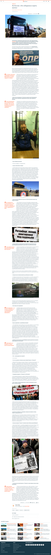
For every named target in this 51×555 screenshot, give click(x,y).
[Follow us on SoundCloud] (37, 545)
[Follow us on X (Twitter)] (28, 545)
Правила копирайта (16, 547)
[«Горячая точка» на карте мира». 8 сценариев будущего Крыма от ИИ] (37, 533)
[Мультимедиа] (48, 1)
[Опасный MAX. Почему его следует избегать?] (20, 538)
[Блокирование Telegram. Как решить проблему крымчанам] (3, 538)
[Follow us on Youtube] (30, 545)
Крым (41, 532)
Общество (8, 528)
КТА (46, 1)
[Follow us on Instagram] (32, 545)
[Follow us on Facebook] (26, 545)
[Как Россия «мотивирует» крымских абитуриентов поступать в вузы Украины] (37, 524)
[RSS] (39, 545)
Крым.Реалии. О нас (16, 544)
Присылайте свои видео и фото (5, 544)
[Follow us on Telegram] (35, 545)
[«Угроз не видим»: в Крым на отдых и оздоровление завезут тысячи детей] (20, 533)
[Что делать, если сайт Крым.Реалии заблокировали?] (37, 538)
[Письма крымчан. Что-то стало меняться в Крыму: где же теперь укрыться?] (3, 533)
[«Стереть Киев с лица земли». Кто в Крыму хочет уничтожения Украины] (20, 524)
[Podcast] (41, 545)
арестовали (14, 41)
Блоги (8, 532)
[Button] (30, 13)
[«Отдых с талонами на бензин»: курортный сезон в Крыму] (20, 529)
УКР (44, 1)
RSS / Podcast (3, 550)
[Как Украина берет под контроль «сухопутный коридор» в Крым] (3, 524)
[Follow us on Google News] (34, 545)
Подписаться (3, 547)
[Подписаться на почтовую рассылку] (43, 545)
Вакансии (14, 550)
